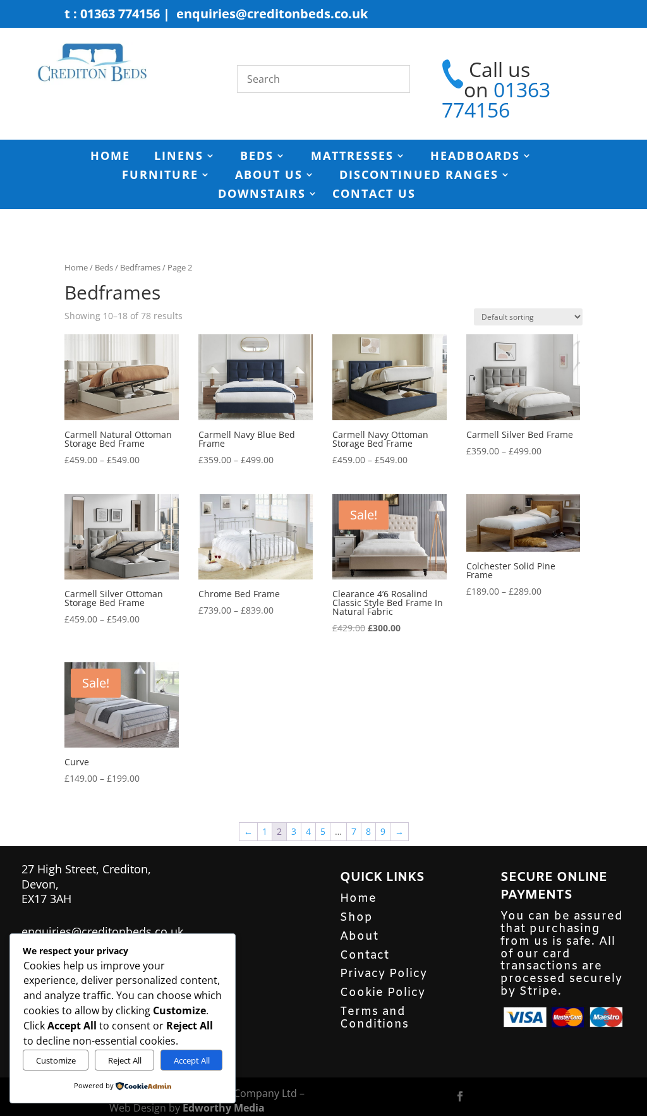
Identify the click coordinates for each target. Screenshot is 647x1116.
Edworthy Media (224, 1108)
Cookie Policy (382, 992)
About (359, 936)
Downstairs (262, 195)
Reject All (125, 1060)
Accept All (192, 1060)
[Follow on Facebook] (460, 1096)
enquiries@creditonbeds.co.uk (272, 13)
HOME (110, 157)
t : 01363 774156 (112, 13)
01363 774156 (496, 99)
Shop (356, 917)
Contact (364, 955)
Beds (104, 267)
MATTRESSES (352, 157)
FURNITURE (160, 176)
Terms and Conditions (374, 1018)
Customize (56, 1060)
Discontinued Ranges (419, 176)
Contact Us (374, 195)
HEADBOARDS (475, 157)
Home (76, 267)
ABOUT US (269, 176)
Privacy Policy (383, 973)
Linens (178, 157)
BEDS (257, 157)
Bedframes (140, 267)
